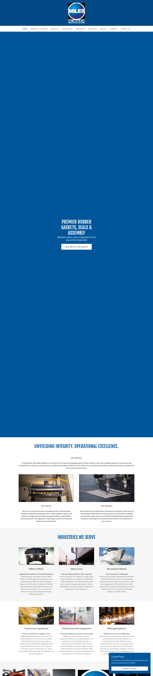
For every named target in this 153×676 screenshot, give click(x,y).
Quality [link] (103, 29)
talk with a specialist (76, 247)
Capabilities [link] (67, 29)
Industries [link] (80, 29)
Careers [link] (113, 29)
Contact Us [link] (125, 29)
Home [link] (25, 29)
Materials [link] (92, 29)
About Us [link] (55, 29)
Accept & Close (129, 668)
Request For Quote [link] (39, 29)
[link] (76, 13)
